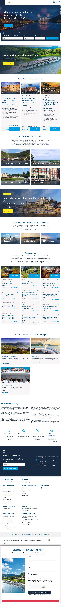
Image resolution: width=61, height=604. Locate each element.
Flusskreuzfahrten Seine (8, 518)
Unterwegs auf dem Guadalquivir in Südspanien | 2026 (9, 100)
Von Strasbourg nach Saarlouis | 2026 (29, 282)
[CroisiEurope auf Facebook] (41, 488)
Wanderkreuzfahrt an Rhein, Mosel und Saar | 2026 (29, 294)
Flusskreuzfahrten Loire (8, 529)
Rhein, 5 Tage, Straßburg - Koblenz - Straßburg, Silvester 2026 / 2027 (18, 15)
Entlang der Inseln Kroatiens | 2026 (29, 99)
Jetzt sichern (8, 211)
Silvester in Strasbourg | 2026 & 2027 (50, 307)
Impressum (14, 534)
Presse (4, 489)
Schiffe (23, 489)
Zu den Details (8, 25)
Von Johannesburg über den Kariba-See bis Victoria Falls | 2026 (50, 103)
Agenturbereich (25, 510)
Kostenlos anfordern (10, 468)
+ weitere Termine (35, 126)
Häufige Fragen (25, 495)
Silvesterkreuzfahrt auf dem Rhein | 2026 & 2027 (50, 295)
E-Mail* (29, 567)
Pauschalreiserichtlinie (8, 503)
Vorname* (30, 556)
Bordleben (24, 493)
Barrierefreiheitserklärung (27, 534)
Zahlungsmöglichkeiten (8, 499)
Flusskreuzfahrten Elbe (8, 521)
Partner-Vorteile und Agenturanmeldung (30, 508)
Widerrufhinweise (31, 583)
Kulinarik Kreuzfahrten (27, 524)
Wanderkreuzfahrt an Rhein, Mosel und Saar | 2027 (29, 318)
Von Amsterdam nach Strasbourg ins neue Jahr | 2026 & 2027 (50, 283)
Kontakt (4, 497)
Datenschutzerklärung (44, 534)
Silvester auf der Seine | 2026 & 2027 (50, 318)
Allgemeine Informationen (8, 491)
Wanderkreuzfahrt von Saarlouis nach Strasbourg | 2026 (29, 306)
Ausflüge (23, 491)
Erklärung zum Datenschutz (9, 471)
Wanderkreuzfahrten (26, 522)
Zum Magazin (5, 363)
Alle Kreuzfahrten (25, 488)
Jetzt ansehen (8, 63)
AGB (19, 534)
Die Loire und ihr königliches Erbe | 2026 (7, 283)
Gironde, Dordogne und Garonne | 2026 (8, 305)
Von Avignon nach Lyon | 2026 (8, 295)
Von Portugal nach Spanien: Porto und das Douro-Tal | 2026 (8, 317)
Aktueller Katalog (6, 508)
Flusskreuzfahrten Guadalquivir (9, 527)
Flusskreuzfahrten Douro (8, 520)
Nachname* (30, 562)
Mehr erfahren (35, 362)
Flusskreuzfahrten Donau (8, 516)
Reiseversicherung (7, 501)
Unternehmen (6, 488)
